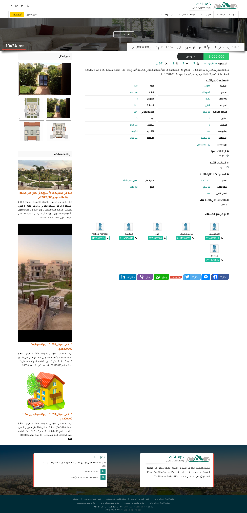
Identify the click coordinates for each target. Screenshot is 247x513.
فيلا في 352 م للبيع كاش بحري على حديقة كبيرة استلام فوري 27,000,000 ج (45, 195)
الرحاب (181, 472)
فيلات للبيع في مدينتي (86, 503)
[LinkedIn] (123, 277)
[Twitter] (187, 277)
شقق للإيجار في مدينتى (116, 499)
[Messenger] (206, 277)
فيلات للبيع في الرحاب (110, 503)
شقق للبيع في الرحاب (140, 499)
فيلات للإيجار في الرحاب (160, 503)
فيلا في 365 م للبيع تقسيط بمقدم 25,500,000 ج (50, 346)
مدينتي (190, 472)
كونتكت (75, 499)
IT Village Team (130, 510)
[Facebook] (215, 277)
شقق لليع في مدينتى (92, 499)
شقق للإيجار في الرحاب (165, 499)
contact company (134, 506)
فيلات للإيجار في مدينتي (134, 503)
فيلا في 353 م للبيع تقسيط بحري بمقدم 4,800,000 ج (47, 416)
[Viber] (141, 277)
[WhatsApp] (158, 277)
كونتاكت (200, 468)
